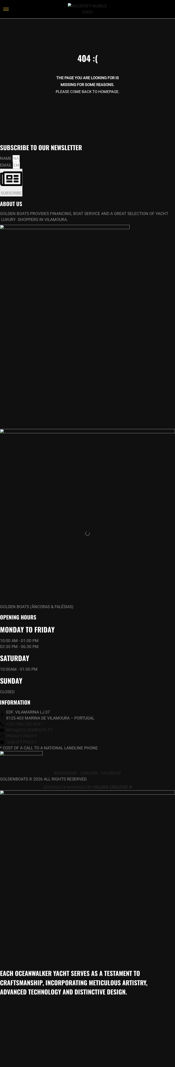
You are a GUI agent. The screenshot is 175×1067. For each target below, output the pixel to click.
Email (6, 165)
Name (6, 158)
